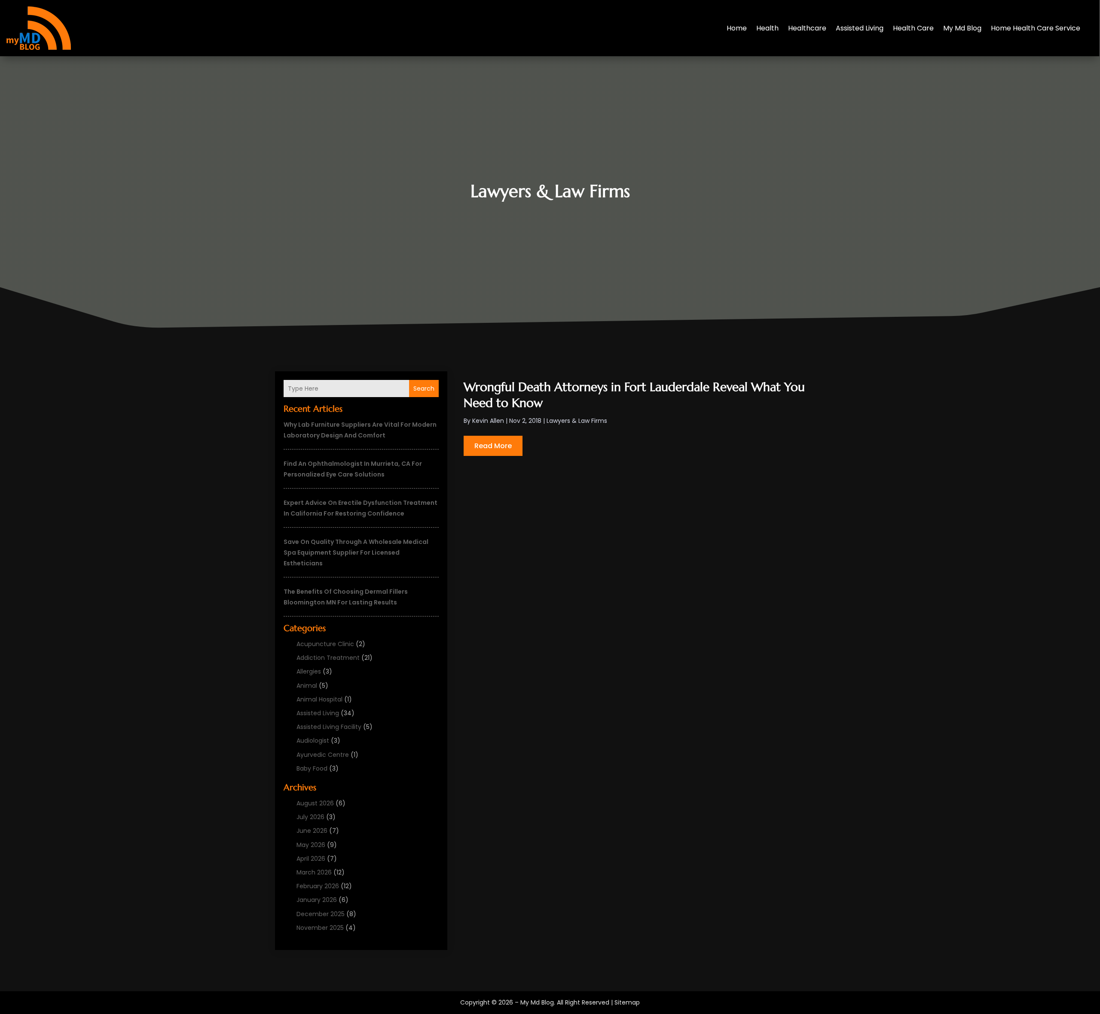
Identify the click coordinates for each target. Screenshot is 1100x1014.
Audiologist (312, 740)
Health (767, 28)
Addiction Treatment (328, 657)
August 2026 (315, 803)
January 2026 (316, 900)
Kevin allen (488, 420)
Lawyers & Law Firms (577, 420)
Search (423, 388)
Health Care (913, 28)
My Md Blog (962, 28)
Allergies (308, 671)
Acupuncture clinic (325, 644)
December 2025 (320, 914)
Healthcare (807, 28)
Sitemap (627, 1002)
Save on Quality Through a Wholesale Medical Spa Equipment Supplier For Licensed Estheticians (356, 552)
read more (493, 446)
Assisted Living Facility (328, 727)
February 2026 (317, 886)
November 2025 (320, 927)
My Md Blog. (537, 1002)
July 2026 (310, 817)
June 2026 (311, 830)
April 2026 (310, 858)
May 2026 (310, 845)
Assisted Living (859, 28)
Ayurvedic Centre (322, 754)
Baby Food (311, 768)
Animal (306, 685)
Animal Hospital (319, 699)
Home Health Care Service (1035, 28)
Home (737, 28)
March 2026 (314, 872)
